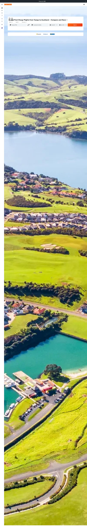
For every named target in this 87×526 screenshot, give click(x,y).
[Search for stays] (2, 10)
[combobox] (11, 22)
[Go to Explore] (2, 19)
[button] (85, 1)
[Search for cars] (2, 13)
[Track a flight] (2, 21)
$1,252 (11, 20)
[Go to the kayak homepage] (8, 4)
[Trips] (2, 24)
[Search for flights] (2, 8)
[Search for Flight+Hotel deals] (2, 15)
